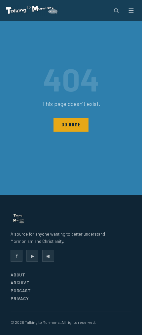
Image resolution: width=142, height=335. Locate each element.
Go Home (70, 124)
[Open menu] (131, 10)
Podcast (21, 290)
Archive (20, 282)
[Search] (116, 10)
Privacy (20, 298)
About (18, 274)
